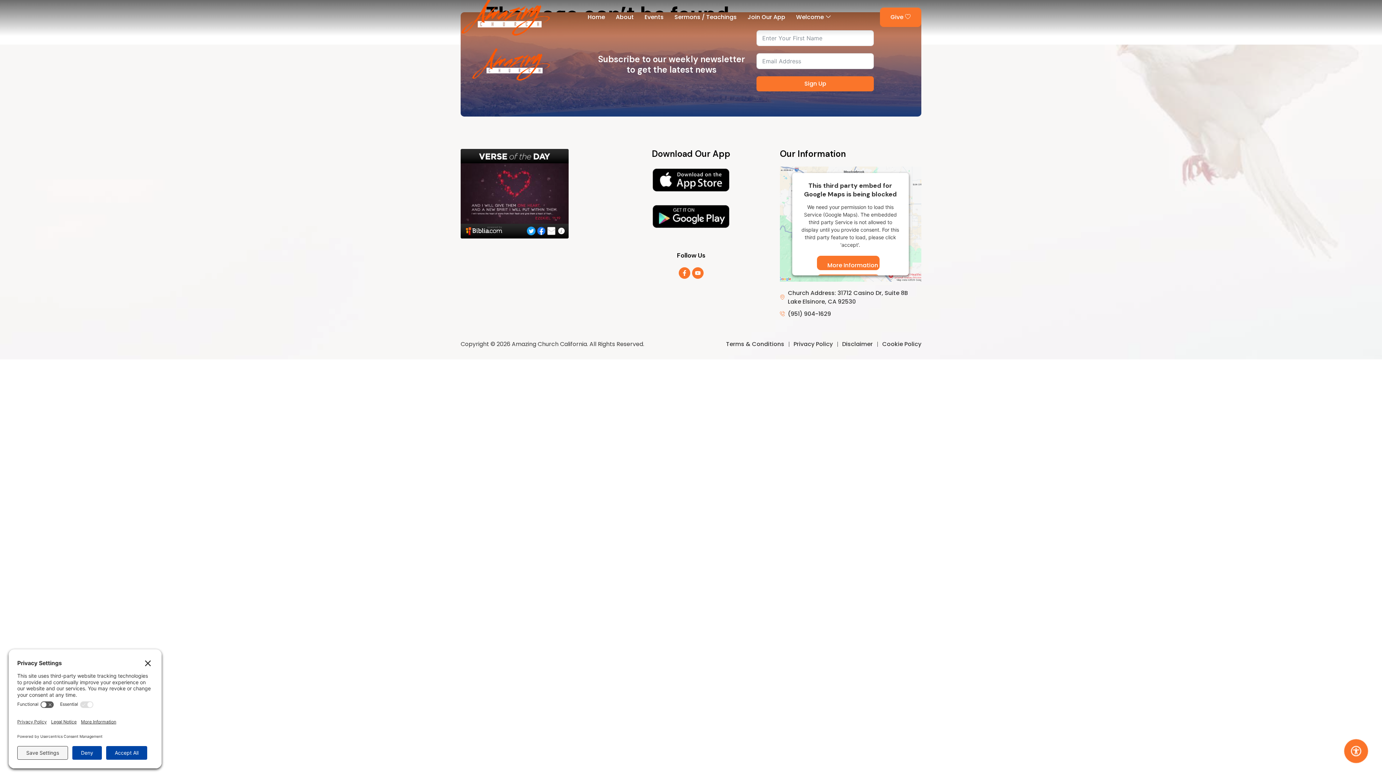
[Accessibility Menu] (1356, 751)
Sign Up (815, 83)
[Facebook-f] (684, 273)
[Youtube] (698, 273)
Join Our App (766, 17)
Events (654, 17)
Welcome (810, 17)
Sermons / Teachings (705, 17)
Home (596, 17)
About (625, 17)
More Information (852, 265)
